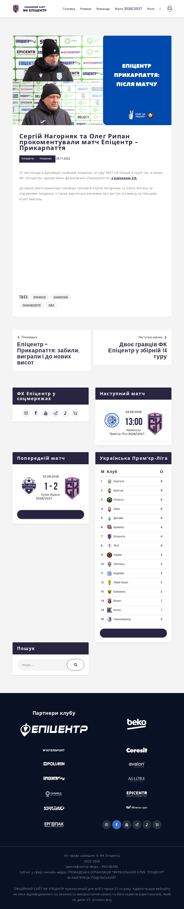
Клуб (112, 471)
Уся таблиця (133, 633)
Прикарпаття (31, 305)
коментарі (61, 297)
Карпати (119, 481)
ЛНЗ (116, 545)
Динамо (118, 518)
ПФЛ (51, 305)
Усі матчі (50, 514)
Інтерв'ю (28, 158)
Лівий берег (121, 582)
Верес (117, 601)
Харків (118, 555)
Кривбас (119, 527)
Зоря (117, 509)
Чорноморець (122, 619)
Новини (45, 158)
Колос (117, 610)
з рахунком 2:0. (124, 178)
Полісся (119, 499)
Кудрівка (119, 573)
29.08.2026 (133, 412)
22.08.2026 (51, 476)
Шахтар (118, 490)
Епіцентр (39, 297)
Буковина (119, 591)
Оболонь (119, 564)
